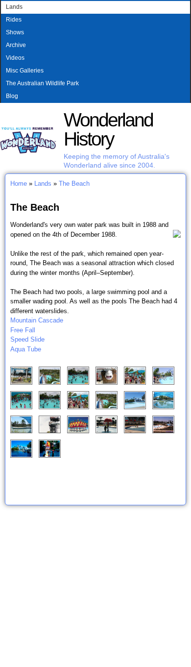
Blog (12, 96)
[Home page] (28, 151)
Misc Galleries (25, 70)
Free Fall (22, 330)
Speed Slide (27, 339)
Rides (14, 19)
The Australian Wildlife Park (42, 83)
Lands (14, 6)
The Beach (74, 183)
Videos (15, 57)
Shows (15, 32)
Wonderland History (108, 129)
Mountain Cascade (36, 320)
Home (18, 183)
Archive (16, 45)
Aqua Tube (25, 349)
